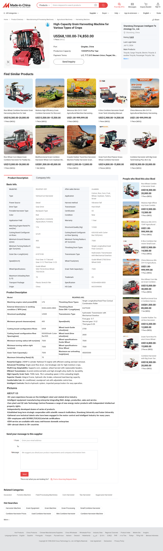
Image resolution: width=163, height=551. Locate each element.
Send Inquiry (68, 61)
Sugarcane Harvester (104, 495)
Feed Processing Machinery (46, 495)
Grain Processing (68, 508)
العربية (95, 535)
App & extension (130, 13)
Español (30, 535)
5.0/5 (132, 37)
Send (24, 474)
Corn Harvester (68, 495)
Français (48, 535)
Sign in (157, 6)
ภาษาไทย (123, 535)
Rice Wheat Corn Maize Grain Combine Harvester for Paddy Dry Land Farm (149, 280)
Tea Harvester (85, 495)
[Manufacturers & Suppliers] (16, 5)
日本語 (109, 535)
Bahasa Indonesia (152, 535)
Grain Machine (50, 508)
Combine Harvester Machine (92, 513)
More (126, 58)
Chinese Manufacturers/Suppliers (51, 532)
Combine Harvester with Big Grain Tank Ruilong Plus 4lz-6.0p (149, 357)
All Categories (11, 13)
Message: (15, 452)
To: (18, 446)
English (22, 535)
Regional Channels (111, 532)
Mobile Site (136, 532)
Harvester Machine (13, 508)
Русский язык (59, 535)
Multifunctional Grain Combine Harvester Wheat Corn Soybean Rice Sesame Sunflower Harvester (149, 299)
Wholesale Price (85, 532)
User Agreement (95, 541)
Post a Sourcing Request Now (64, 479)
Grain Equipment (32, 508)
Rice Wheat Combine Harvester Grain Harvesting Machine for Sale (149, 184)
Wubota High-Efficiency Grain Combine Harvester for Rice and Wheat (149, 204)
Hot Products (19, 532)
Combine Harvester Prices (16, 513)
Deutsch (77, 535)
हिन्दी (115, 535)
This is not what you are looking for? (35, 479)
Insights (146, 532)
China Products (31, 532)
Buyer (104, 13)
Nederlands (86, 535)
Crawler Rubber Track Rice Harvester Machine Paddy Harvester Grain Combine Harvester (149, 318)
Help (116, 13)
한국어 (102, 535)
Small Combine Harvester (90, 508)
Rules (159, 13)
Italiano (68, 535)
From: (16, 440)
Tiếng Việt (139, 535)
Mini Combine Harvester (65, 513)
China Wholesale (71, 532)
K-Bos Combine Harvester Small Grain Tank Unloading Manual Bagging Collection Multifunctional (149, 242)
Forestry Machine (24, 495)
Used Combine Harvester (41, 513)
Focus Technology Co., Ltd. (65, 541)
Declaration (108, 541)
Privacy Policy (119, 541)
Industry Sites (98, 532)
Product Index (125, 532)
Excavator (8, 495)
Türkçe (131, 535)
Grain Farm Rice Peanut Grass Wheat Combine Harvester (149, 338)
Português (39, 535)
